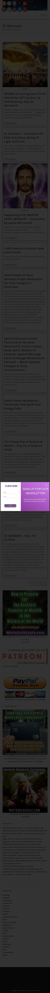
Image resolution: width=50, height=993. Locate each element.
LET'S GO (10, 505)
